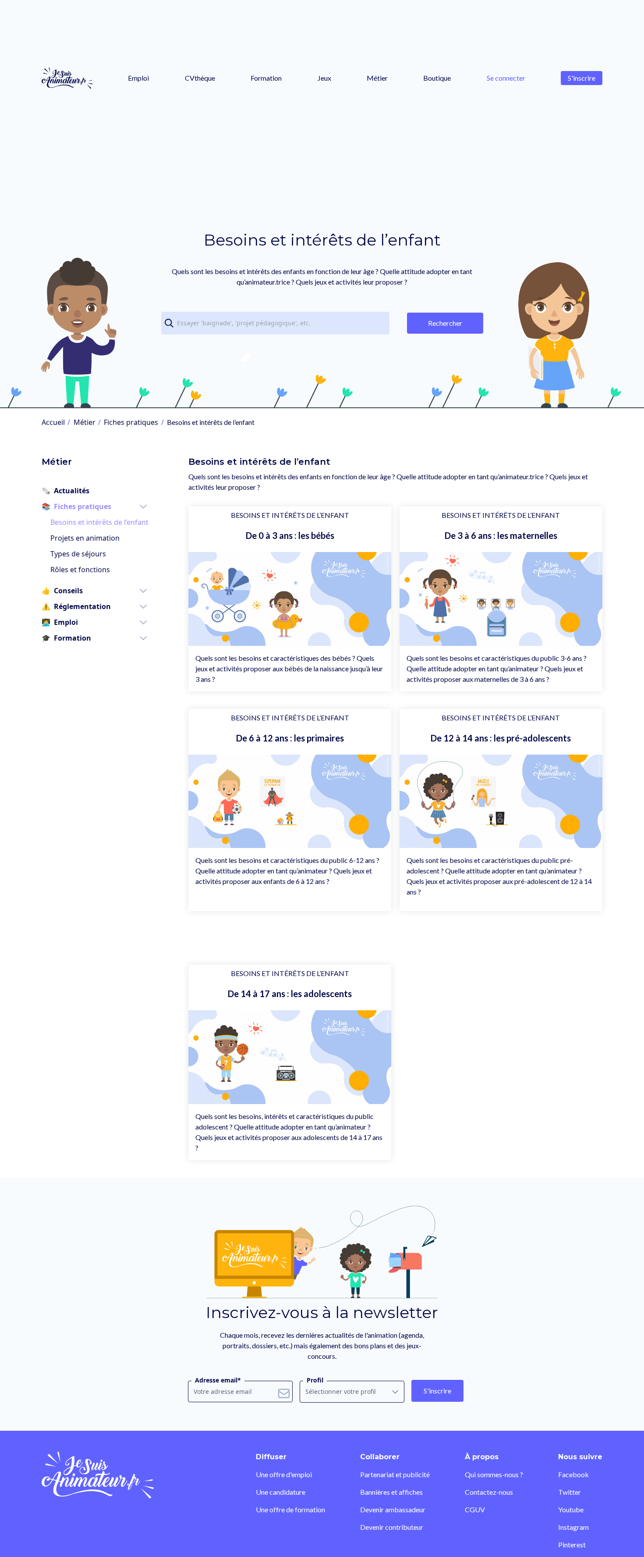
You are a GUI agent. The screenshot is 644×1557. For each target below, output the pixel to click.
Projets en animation (85, 538)
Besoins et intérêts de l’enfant (99, 522)
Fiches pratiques (131, 422)
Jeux (324, 78)
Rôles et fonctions (80, 569)
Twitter (569, 1492)
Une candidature (280, 1492)
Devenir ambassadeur (392, 1509)
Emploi (138, 78)
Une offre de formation (290, 1509)
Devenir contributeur (391, 1527)
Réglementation (76, 606)
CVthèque (200, 78)
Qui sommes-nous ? (494, 1474)
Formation (266, 78)
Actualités (65, 490)
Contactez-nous (489, 1492)
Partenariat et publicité (395, 1474)
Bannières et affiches (391, 1492)
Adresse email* (218, 1380)
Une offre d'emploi (284, 1474)
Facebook (573, 1474)
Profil (315, 1380)
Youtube (571, 1509)
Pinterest (572, 1544)
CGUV (475, 1509)
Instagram (573, 1527)
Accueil (53, 422)
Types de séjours (78, 554)
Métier (377, 78)
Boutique (437, 78)
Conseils (62, 590)
